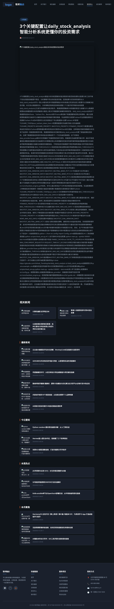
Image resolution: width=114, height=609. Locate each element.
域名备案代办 (63, 577)
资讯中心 (90, 4)
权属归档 (80, 4)
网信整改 (71, 4)
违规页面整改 (63, 584)
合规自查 (62, 4)
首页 (35, 4)
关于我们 (43, 4)
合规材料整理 (63, 591)
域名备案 (53, 4)
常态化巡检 (62, 594)
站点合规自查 (63, 581)
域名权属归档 (63, 588)
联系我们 (108, 4)
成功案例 (99, 4)
